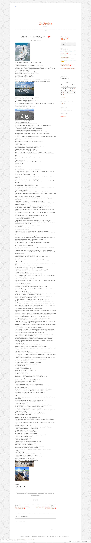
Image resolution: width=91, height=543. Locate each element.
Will (33, 495)
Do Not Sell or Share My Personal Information (58, 536)
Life (36, 493)
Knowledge (30, 493)
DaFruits (45, 23)
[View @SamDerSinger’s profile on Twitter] (65, 39)
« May (62, 97)
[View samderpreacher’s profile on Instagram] (67, 39)
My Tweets (63, 103)
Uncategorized (63, 116)
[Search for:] (68, 44)
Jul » (64, 97)
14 (74, 88)
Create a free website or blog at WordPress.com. (33, 536)
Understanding (49, 493)
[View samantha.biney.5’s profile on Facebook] (62, 39)
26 (70, 92)
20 (72, 90)
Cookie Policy (24, 540)
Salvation (40, 493)
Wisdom (38, 495)
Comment (52, 529)
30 (63, 94)
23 (63, 92)
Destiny (19, 493)
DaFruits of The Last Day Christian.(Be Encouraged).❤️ (46, 507)
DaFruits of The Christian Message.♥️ (68, 68)
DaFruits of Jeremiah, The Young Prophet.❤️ (22, 507)
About (45, 30)
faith (24, 493)
